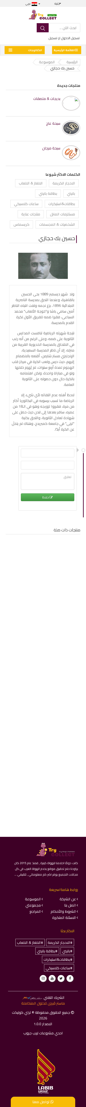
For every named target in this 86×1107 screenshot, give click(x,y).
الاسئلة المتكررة (64, 917)
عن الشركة (68, 898)
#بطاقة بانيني (47, 951)
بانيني (71, 193)
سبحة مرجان (51, 148)
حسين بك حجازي (57, 238)
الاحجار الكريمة (64, 183)
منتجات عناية (30, 214)
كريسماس (21, 224)
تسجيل (52, 38)
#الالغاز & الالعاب (30, 942)
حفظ (46, 497)
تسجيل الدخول (70, 38)
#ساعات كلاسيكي (59, 967)
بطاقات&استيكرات (61, 203)
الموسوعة (33, 898)
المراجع (35, 911)
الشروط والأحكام (63, 911)
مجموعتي (33, 905)
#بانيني (67, 951)
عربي (28, 3)
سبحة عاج (53, 123)
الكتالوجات (35, 50)
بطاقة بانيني (48, 193)
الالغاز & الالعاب (31, 183)
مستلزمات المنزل (62, 214)
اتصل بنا (70, 905)
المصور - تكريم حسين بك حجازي (52, 598)
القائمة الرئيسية (64, 50)
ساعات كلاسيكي (26, 203)
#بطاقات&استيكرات (58, 959)
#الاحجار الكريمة (60, 942)
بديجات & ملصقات (46, 99)
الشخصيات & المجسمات (57, 224)
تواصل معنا (41, 1101)
